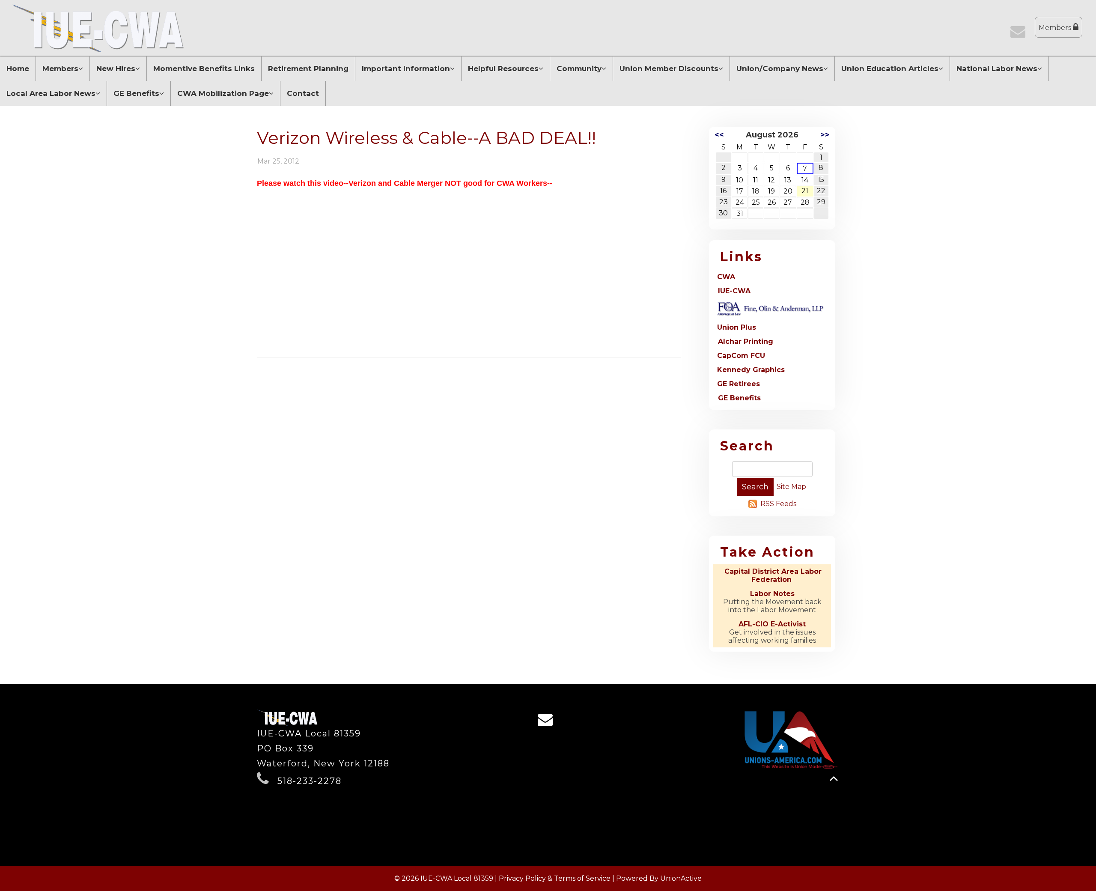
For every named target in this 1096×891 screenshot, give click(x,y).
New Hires (115, 68)
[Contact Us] (1019, 34)
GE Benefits (136, 93)
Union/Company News (779, 68)
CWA (726, 277)
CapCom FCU (741, 356)
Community (579, 68)
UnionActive (681, 878)
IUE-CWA (734, 291)
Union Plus (736, 327)
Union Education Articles (889, 68)
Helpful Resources (503, 68)
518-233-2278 (309, 781)
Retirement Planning (308, 68)
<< (719, 135)
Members (1056, 28)
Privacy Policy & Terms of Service (555, 878)
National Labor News (996, 68)
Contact (303, 93)
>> (825, 135)
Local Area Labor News (50, 93)
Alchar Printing (745, 341)
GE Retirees (738, 384)
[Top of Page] (833, 778)
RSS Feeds (778, 504)
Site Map (791, 487)
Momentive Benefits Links (204, 68)
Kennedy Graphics (751, 370)
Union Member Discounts (668, 68)
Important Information (406, 68)
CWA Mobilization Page (223, 93)
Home (17, 68)
